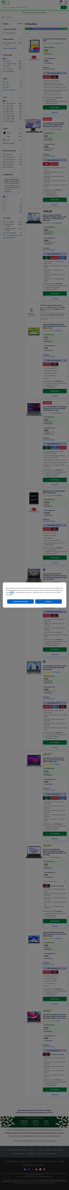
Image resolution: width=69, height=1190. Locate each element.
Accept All (48, 601)
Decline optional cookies (20, 601)
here (12, 592)
